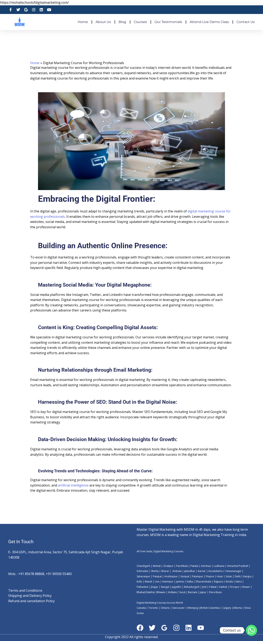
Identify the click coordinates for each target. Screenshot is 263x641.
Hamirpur (167, 581)
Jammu (180, 581)
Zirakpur (168, 566)
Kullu (139, 581)
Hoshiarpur (171, 576)
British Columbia (210, 608)
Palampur (197, 576)
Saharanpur (143, 576)
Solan (229, 576)
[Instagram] (176, 627)
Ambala (176, 571)
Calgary (226, 608)
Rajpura (218, 581)
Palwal (213, 587)
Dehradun (142, 571)
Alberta (237, 608)
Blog (122, 22)
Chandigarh (143, 566)
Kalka (190, 581)
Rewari (246, 587)
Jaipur (202, 592)
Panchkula (182, 566)
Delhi (238, 576)
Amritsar (206, 566)
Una (156, 581)
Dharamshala (203, 581)
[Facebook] (140, 627)
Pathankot (142, 587)
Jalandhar (190, 571)
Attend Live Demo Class (209, 22)
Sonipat (184, 576)
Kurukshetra (216, 571)
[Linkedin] (188, 627)
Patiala (194, 566)
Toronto (153, 608)
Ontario (165, 608)
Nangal (165, 587)
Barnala (192, 592)
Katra (238, 581)
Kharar (165, 571)
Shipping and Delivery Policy (30, 595)
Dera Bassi (215, 592)
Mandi (148, 581)
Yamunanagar (233, 571)
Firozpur (235, 587)
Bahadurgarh (192, 587)
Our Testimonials (168, 22)
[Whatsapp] (251, 630)
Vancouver (178, 608)
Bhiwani (160, 592)
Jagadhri (176, 587)
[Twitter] (152, 627)
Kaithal (223, 587)
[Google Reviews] (164, 627)
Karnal (201, 571)
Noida (229, 581)
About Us (103, 22)
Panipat (157, 576)
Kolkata (172, 592)
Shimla (155, 571)
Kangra (247, 576)
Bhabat (141, 592)
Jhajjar (154, 587)
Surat (182, 592)
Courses (140, 22)
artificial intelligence (73, 485)
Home (83, 22)
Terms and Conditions (25, 590)
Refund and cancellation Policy (31, 601)
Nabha (150, 592)
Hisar (220, 576)
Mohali (157, 566)
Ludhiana (219, 566)
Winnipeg (192, 608)
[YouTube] (200, 627)
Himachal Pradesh (237, 566)
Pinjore (210, 576)
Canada (141, 608)
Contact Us (245, 22)
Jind (204, 587)
